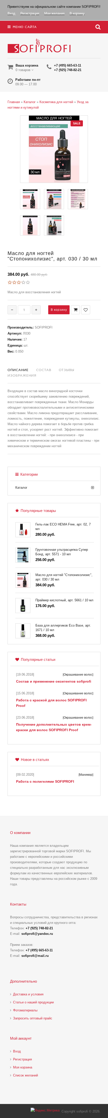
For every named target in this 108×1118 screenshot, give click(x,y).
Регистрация (22, 1059)
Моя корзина (22, 1067)
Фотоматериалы (25, 1010)
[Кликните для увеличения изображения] (54, 149)
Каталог (21, 487)
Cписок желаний (25, 1075)
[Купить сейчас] (75, 309)
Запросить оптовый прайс (32, 1018)
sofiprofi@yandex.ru (37, 934)
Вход (17, 1051)
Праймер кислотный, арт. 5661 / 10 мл (64, 600)
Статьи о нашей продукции (33, 1002)
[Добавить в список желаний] (85, 309)
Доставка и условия (28, 994)
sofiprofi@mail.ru (35, 956)
